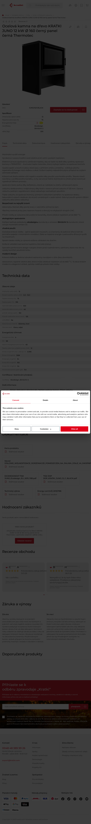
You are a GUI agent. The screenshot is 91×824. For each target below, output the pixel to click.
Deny (17, 429)
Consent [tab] (15, 400)
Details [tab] (45, 400)
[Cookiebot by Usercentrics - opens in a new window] (78, 393)
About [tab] (75, 400)
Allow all (74, 429)
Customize (44, 429)
